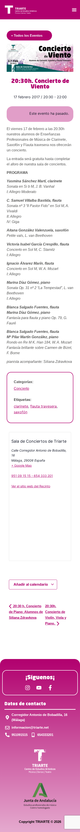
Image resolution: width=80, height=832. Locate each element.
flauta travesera (43, 406)
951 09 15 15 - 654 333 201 (32, 476)
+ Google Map (21, 465)
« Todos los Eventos (26, 35)
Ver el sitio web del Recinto (30, 486)
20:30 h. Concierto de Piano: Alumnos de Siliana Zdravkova (26, 611)
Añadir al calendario (31, 584)
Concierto (21, 388)
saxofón (20, 412)
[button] (74, 9)
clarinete (21, 406)
